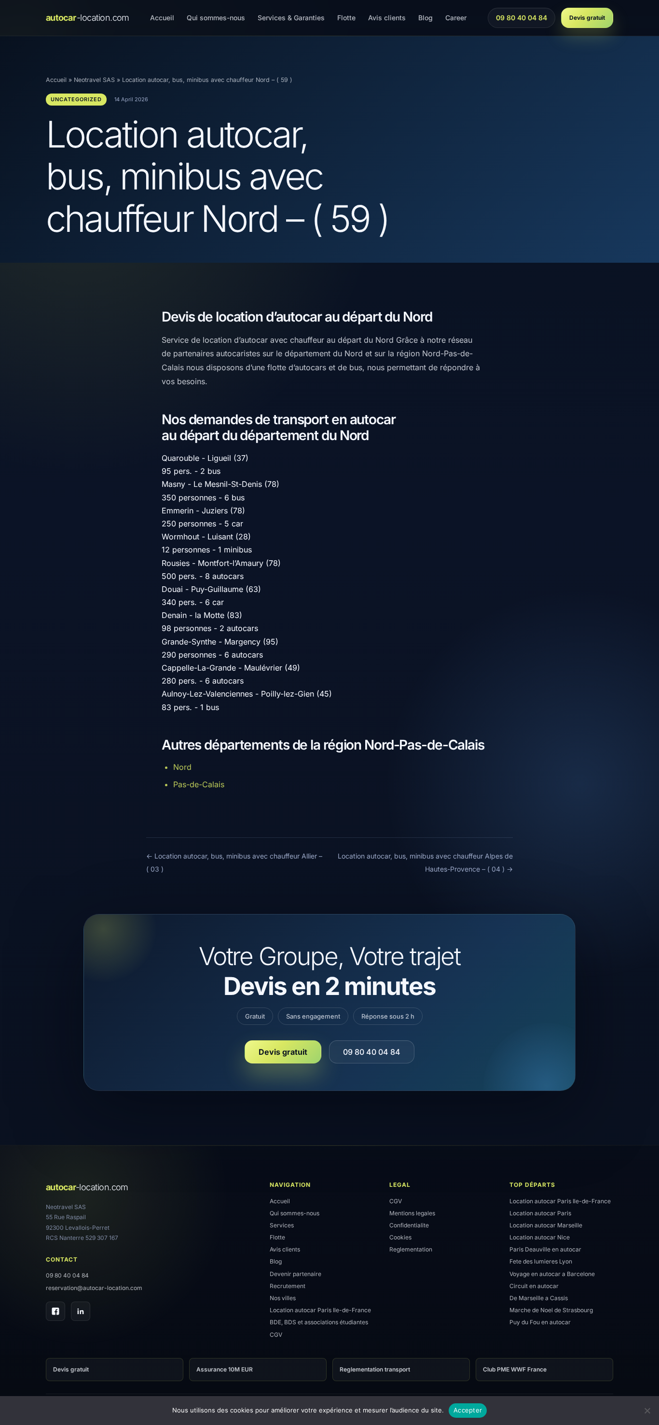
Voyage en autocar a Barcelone (552, 1273)
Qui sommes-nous (216, 17)
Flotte (346, 17)
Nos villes (283, 1298)
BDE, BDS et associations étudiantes (319, 1322)
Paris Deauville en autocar (545, 1249)
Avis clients (387, 17)
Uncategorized (76, 99)
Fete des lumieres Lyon (540, 1261)
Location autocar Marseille (545, 1225)
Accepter (467, 1410)
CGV (276, 1334)
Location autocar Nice (539, 1237)
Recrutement (287, 1286)
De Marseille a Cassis (538, 1298)
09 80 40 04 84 (521, 20)
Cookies (400, 1237)
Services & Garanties (291, 17)
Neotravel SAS (94, 79)
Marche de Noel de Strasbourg (551, 1310)
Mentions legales (412, 1213)
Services (282, 1225)
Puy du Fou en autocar (540, 1322)
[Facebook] (55, 1311)
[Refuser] (647, 1410)
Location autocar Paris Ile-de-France (320, 1310)
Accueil (162, 17)
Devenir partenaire (295, 1273)
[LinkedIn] (80, 1311)
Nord (182, 767)
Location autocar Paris (540, 1213)
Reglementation (410, 1249)
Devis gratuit (587, 17)
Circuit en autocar (534, 1286)
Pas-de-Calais (198, 784)
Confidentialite (409, 1225)
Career (456, 17)
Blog (425, 17)
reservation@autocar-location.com (94, 1287)
